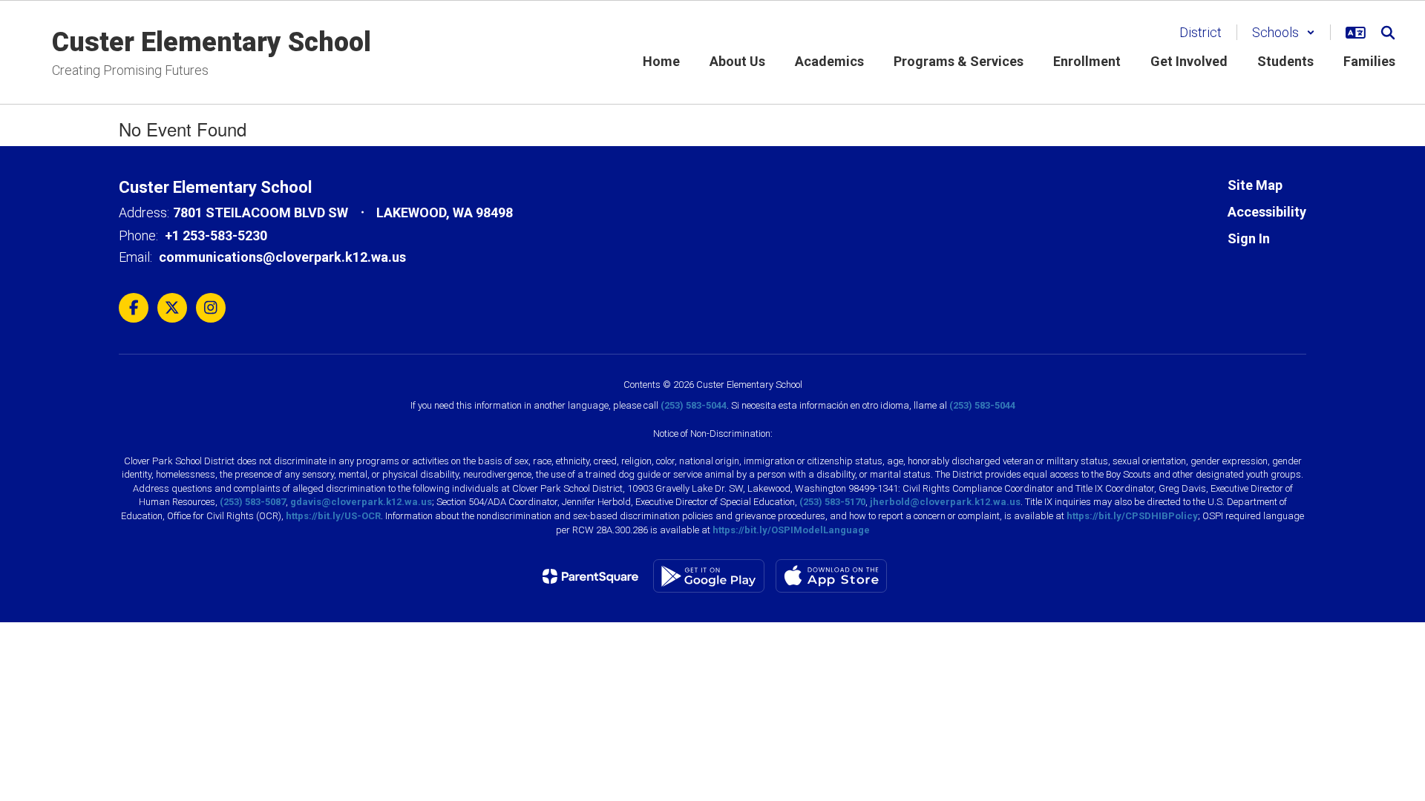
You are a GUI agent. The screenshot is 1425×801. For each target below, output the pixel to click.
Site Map (1255, 185)
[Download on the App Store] (831, 576)
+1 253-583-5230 (216, 235)
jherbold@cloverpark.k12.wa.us (945, 501)
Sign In (1249, 238)
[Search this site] (1387, 32)
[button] (1283, 32)
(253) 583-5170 (832, 501)
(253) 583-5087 (253, 501)
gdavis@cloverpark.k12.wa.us (361, 501)
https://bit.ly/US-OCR (333, 515)
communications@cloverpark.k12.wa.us (282, 257)
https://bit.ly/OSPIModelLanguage (791, 529)
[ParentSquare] (590, 576)
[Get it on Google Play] (708, 576)
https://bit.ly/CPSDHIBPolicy (1132, 515)
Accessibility (1267, 212)
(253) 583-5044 (694, 405)
